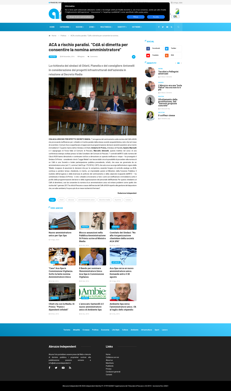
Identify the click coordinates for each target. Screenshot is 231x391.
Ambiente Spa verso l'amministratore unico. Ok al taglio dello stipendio (123, 307)
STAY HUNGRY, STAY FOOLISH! (168, 72)
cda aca (71, 200)
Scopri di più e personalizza (80, 17)
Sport (157, 330)
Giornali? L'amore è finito (167, 114)
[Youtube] (167, 27)
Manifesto (110, 363)
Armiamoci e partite (168, 99)
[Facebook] (158, 27)
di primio (118, 200)
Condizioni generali (113, 372)
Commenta (94, 56)
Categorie (64, 27)
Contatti (109, 375)
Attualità (116, 262)
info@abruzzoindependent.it (60, 363)
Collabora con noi (112, 357)
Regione (81, 56)
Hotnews (136, 27)
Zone (91, 27)
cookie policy (143, 12)
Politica (63, 36)
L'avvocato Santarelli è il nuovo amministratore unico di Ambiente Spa (91, 307)
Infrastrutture (146, 330)
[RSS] (171, 27)
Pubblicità (109, 366)
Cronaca (86, 330)
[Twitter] (163, 27)
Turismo (66, 330)
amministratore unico (86, 200)
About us (109, 360)
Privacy (108, 369)
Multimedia (105, 27)
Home (52, 27)
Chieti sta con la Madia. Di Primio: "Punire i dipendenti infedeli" (61, 307)
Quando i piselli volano (169, 85)
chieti (61, 200)
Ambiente (134, 330)
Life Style (161, 82)
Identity (121, 27)
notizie (128, 200)
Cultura (161, 68)
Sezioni (79, 27)
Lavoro (54, 226)
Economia (105, 330)
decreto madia (104, 200)
